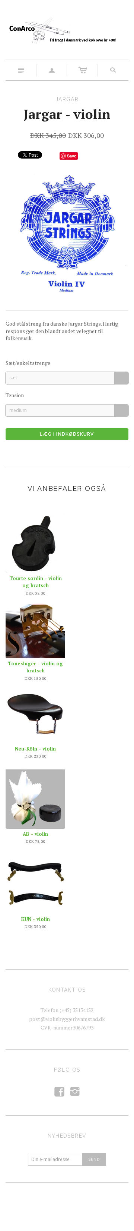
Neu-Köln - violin (35, 748)
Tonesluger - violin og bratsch (35, 667)
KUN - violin (35, 919)
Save (71, 156)
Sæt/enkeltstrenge (28, 362)
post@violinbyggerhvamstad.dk (67, 1018)
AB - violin (35, 834)
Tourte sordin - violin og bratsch (35, 582)
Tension (15, 395)
